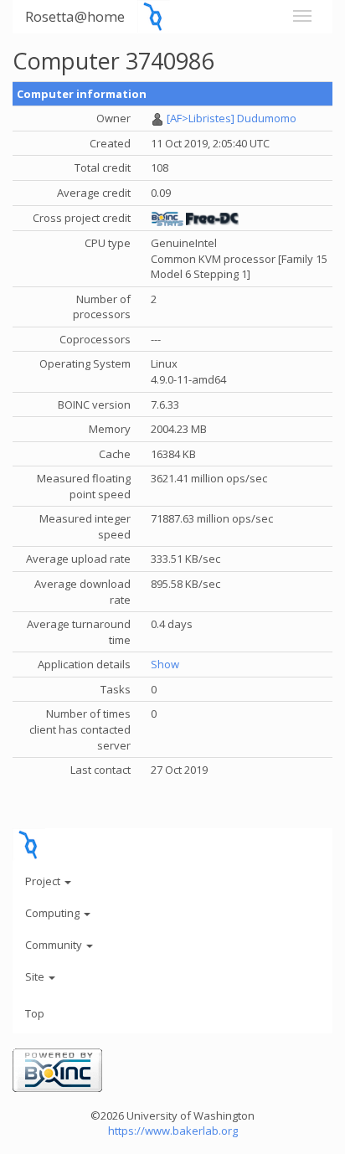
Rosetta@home (75, 16)
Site (36, 976)
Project (44, 881)
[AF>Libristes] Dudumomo (231, 118)
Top (34, 1013)
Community (55, 944)
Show (165, 664)
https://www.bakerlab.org (173, 1130)
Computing (53, 912)
